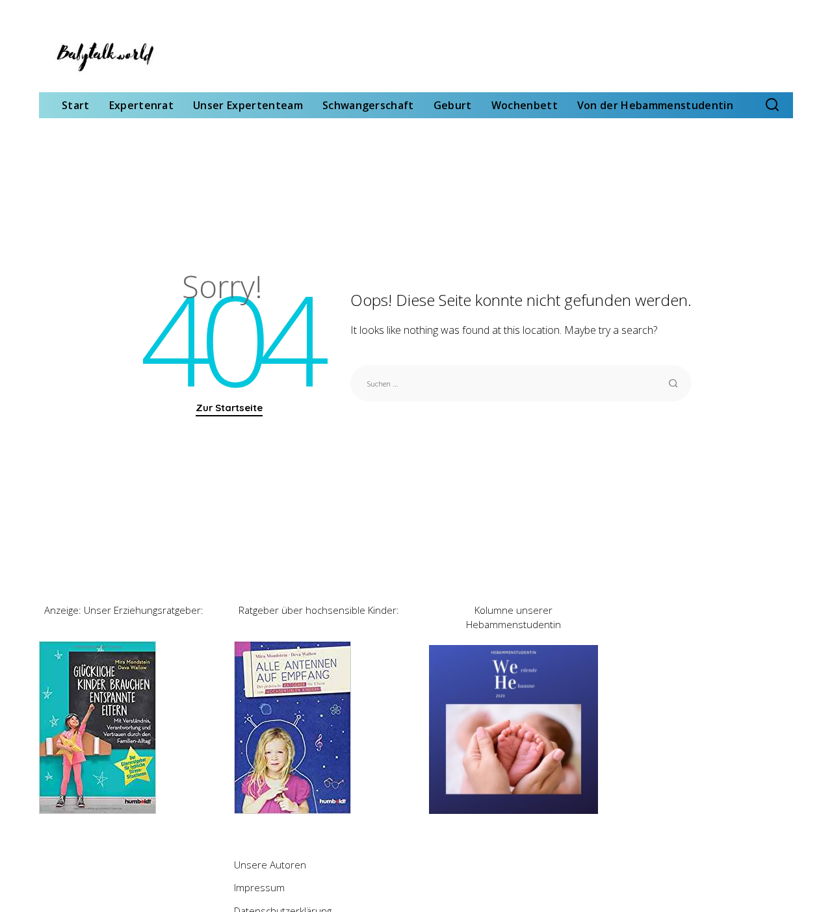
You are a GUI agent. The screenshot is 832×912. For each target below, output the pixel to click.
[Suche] (772, 105)
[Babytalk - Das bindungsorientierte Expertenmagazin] (104, 56)
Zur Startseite (229, 407)
